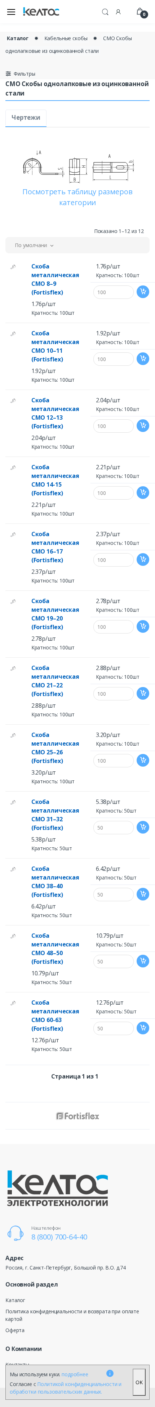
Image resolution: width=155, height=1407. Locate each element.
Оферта (15, 1330)
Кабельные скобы (66, 38)
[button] (105, 10)
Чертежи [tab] (26, 117)
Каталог (17, 38)
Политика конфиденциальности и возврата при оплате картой (72, 1315)
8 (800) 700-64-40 (59, 1237)
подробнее (75, 1374)
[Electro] (41, 11)
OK (139, 1382)
